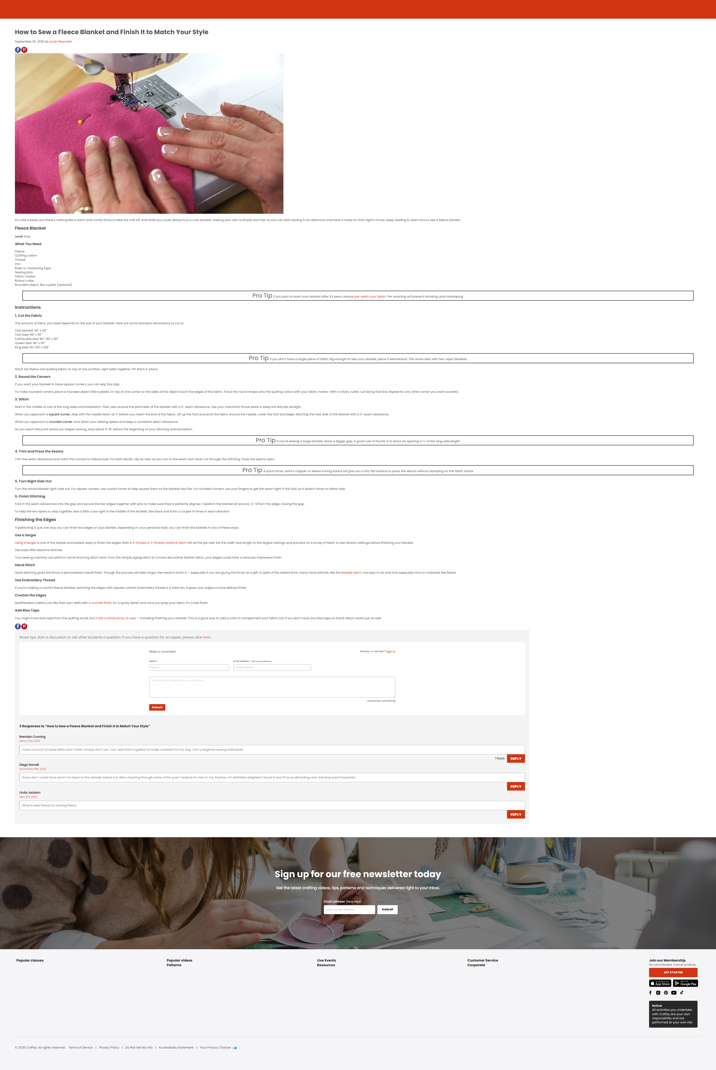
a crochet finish (100, 603)
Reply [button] (516, 758)
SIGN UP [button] (387, 909)
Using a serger (25, 543)
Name (153, 661)
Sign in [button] (390, 651)
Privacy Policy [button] (109, 1048)
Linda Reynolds (61, 41)
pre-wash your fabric (370, 296)
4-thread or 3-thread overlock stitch (159, 543)
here (206, 637)
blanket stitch (351, 572)
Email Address (252, 661)
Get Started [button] (673, 972)
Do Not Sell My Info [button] (139, 1048)
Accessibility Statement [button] (176, 1048)
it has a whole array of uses (115, 618)
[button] (18, 50)
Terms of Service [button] (80, 1048)
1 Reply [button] (500, 758)
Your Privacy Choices (215, 1048)
